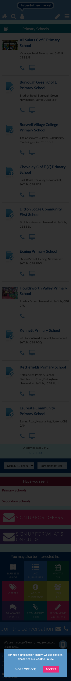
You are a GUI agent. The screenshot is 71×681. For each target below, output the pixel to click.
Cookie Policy (44, 658)
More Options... (26, 669)
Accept (50, 669)
